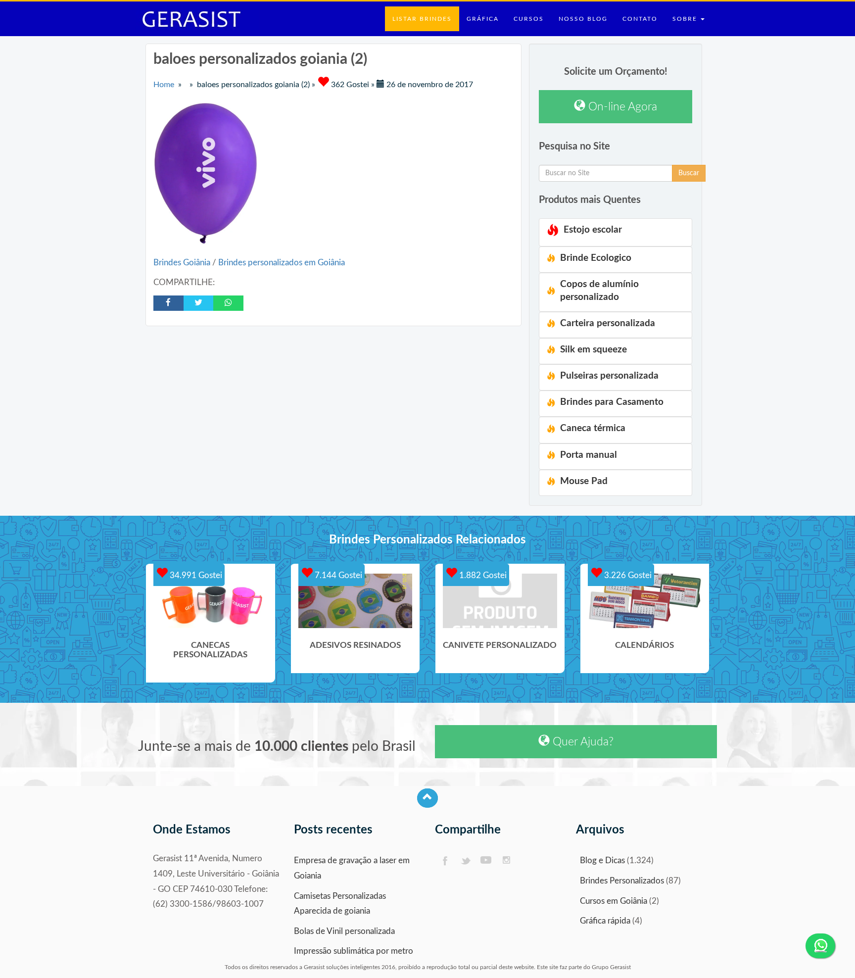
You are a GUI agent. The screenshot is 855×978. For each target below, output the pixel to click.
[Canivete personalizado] (500, 601)
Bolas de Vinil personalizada (344, 931)
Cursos (529, 19)
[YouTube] (486, 861)
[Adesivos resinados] (355, 601)
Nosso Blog (583, 19)
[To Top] (427, 798)
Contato (640, 19)
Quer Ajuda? (582, 741)
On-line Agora (621, 106)
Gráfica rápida (605, 921)
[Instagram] (507, 861)
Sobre (686, 19)
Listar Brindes (422, 19)
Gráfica (483, 19)
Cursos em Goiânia (613, 901)
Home (163, 85)
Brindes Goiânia (182, 262)
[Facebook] (444, 861)
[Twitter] (465, 861)
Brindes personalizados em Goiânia (281, 262)
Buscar (688, 173)
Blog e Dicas (602, 860)
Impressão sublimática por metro (353, 951)
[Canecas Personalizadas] (210, 601)
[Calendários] (645, 601)
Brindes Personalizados (622, 881)
